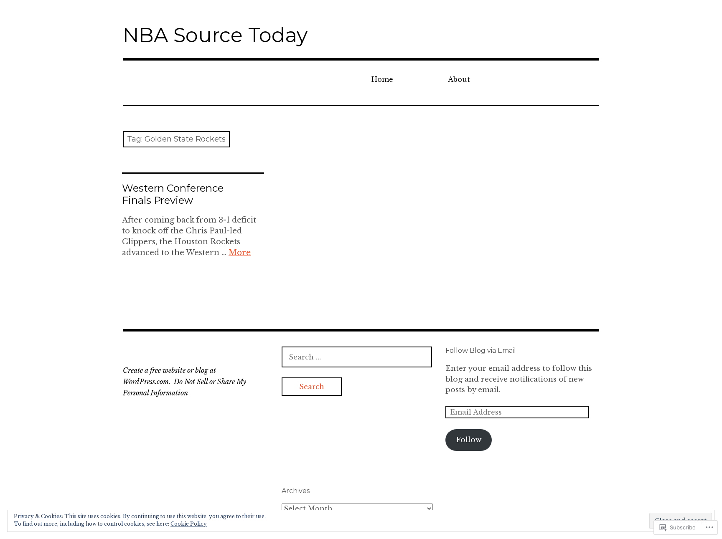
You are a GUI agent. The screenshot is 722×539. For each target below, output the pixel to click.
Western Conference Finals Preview (173, 194)
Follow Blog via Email (480, 350)
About (459, 79)
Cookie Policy (188, 524)
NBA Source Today (215, 35)
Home (382, 79)
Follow (468, 439)
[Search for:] (357, 357)
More (240, 252)
